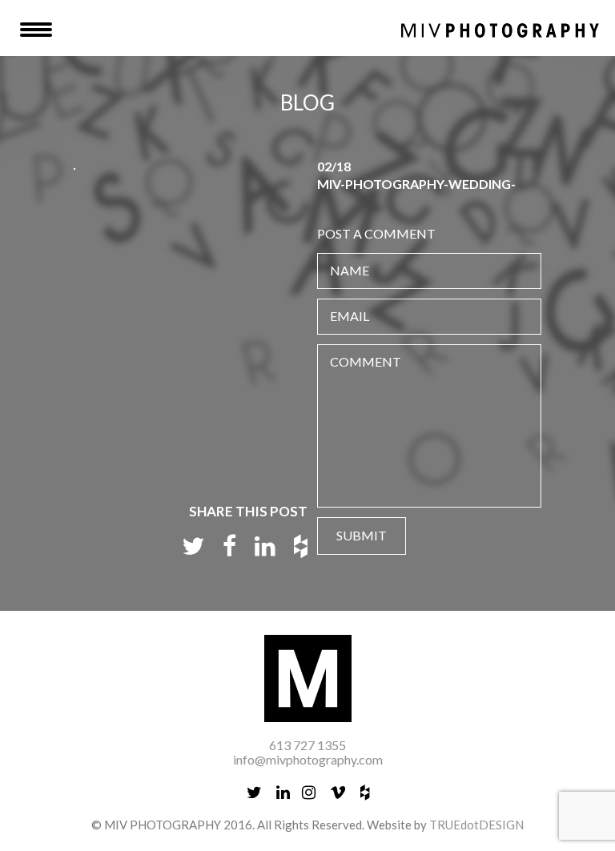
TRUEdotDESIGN (476, 824)
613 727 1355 (307, 745)
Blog (307, 102)
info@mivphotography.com (308, 759)
